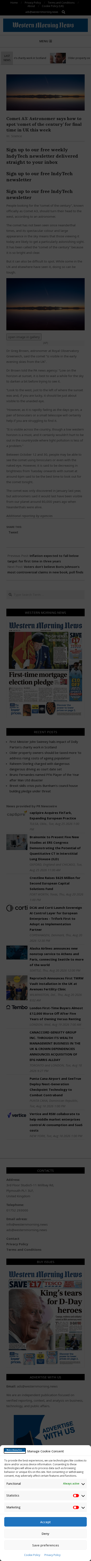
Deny (45, 1533)
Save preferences (45, 1545)
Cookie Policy (32, 1555)
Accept (45, 1522)
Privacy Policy (52, 1555)
